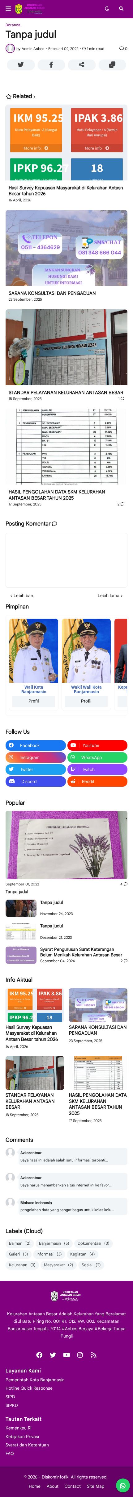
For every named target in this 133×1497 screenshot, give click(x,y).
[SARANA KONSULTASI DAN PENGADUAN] (66, 250)
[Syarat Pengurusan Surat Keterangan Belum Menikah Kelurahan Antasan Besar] (21, 955)
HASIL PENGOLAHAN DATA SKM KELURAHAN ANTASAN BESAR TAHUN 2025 (57, 495)
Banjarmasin (54, 1243)
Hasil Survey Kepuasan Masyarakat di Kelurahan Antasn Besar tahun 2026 (66, 191)
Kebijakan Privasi (22, 1436)
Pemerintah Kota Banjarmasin (35, 1380)
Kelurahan (22, 1265)
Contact (73, 1486)
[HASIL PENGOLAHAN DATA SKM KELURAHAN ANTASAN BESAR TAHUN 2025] (66, 449)
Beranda (13, 25)
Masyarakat (58, 1265)
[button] (10, 9)
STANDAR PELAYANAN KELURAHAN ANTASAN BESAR (66, 392)
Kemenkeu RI (19, 1428)
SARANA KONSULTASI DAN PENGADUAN (52, 293)
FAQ (10, 1453)
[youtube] (66, 1355)
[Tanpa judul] (66, 845)
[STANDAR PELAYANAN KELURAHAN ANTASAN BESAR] (66, 349)
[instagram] (80, 1355)
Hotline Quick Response (29, 1388)
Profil (33, 701)
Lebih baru (24, 595)
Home (35, 1486)
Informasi (49, 1254)
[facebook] (39, 1355)
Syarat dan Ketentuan (27, 1445)
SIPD (10, 1397)
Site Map (95, 1486)
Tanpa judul (17, 891)
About (52, 1486)
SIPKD (12, 1405)
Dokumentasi (93, 1243)
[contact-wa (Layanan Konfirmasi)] (123, 1485)
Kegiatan (82, 1254)
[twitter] (53, 1355)
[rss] (93, 1355)
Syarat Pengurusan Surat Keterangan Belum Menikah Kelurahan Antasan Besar (81, 952)
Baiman (20, 1243)
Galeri (18, 1254)
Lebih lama (108, 595)
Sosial (91, 1265)
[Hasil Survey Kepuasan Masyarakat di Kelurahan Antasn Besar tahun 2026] (66, 145)
